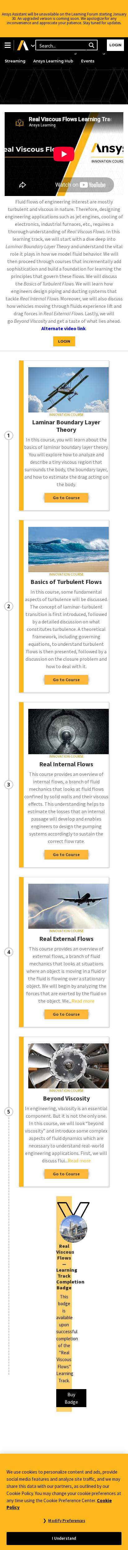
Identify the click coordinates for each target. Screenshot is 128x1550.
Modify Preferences (66, 1520)
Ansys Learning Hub (53, 61)
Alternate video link (63, 328)
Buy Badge (71, 1398)
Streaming (15, 61)
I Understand (64, 1538)
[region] (64, 1502)
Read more (82, 1001)
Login (115, 45)
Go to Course (66, 497)
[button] (7, 45)
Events (87, 61)
